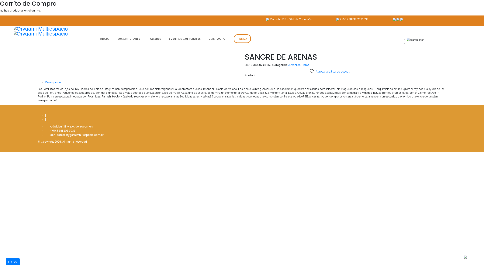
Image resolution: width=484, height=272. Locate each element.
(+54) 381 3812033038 (354, 19)
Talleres (154, 39)
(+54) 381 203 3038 (62, 131)
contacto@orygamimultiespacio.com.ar (77, 135)
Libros (305, 65)
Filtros (12, 262)
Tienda (242, 39)
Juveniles (294, 65)
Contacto (217, 39)
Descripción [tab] (53, 82)
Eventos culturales (185, 39)
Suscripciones (128, 39)
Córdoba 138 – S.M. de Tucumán (71, 126)
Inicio (104, 39)
